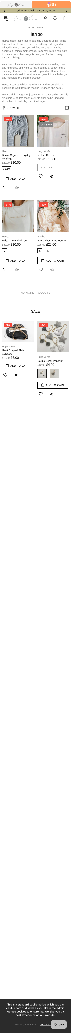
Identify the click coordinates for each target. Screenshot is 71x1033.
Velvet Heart (54, 373)
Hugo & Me (25, 18)
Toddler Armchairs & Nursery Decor (35, 10)
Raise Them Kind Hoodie (51, 240)
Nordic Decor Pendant (50, 360)
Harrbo (5, 151)
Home (31, 27)
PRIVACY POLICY (25, 1024)
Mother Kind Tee (46, 155)
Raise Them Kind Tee (14, 240)
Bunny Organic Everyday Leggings (16, 157)
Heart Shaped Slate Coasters (13, 352)
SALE (35, 311)
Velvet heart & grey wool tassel (42, 373)
